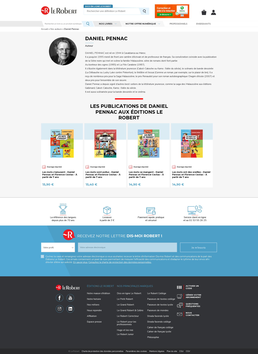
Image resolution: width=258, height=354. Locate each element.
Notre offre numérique (141, 23)
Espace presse (94, 321)
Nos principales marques (135, 286)
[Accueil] (59, 10)
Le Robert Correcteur (128, 316)
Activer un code (192, 287)
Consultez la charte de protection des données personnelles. (119, 262)
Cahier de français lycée (159, 331)
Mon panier (204, 12)
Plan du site (172, 351)
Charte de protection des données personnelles (102, 351)
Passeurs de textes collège (161, 299)
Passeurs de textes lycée (160, 304)
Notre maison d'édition (98, 293)
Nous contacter (192, 314)
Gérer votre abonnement (193, 296)
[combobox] (58, 245)
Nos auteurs (56, 29)
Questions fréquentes (193, 305)
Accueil (44, 29)
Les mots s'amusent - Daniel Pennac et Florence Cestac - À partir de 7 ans (59, 174)
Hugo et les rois (125, 330)
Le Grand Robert (125, 304)
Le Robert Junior (125, 334)
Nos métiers (93, 304)
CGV (188, 351)
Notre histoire (94, 299)
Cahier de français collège (160, 327)
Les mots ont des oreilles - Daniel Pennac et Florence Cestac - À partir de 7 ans (191, 174)
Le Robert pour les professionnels (126, 323)
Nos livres (105, 23)
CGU (181, 351)
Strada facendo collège (159, 321)
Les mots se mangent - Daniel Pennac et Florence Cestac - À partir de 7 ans (146, 174)
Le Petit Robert (125, 299)
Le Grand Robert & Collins (130, 310)
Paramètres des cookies (136, 351)
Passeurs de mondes (157, 310)
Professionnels (178, 23)
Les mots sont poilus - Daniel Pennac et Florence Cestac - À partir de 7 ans (103, 174)
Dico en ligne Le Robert (98, 6)
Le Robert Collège (156, 293)
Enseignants (203, 23)
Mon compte (213, 12)
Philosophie (153, 337)
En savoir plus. (80, 262)
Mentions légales (156, 351)
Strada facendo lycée (158, 316)
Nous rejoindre (94, 310)
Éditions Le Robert (100, 286)
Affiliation (92, 316)
